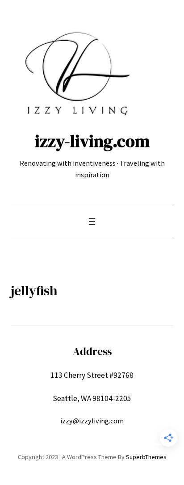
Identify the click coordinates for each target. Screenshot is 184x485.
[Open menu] (92, 221)
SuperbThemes (146, 457)
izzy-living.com (92, 141)
